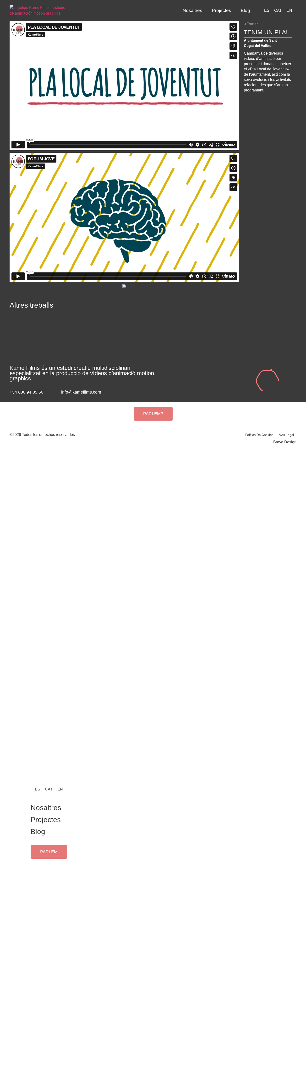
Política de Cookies (259, 435)
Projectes (221, 10)
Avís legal (286, 435)
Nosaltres (192, 10)
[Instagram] (122, 392)
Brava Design (284, 442)
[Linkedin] (129, 392)
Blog (245, 10)
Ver (46, 344)
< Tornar (251, 24)
